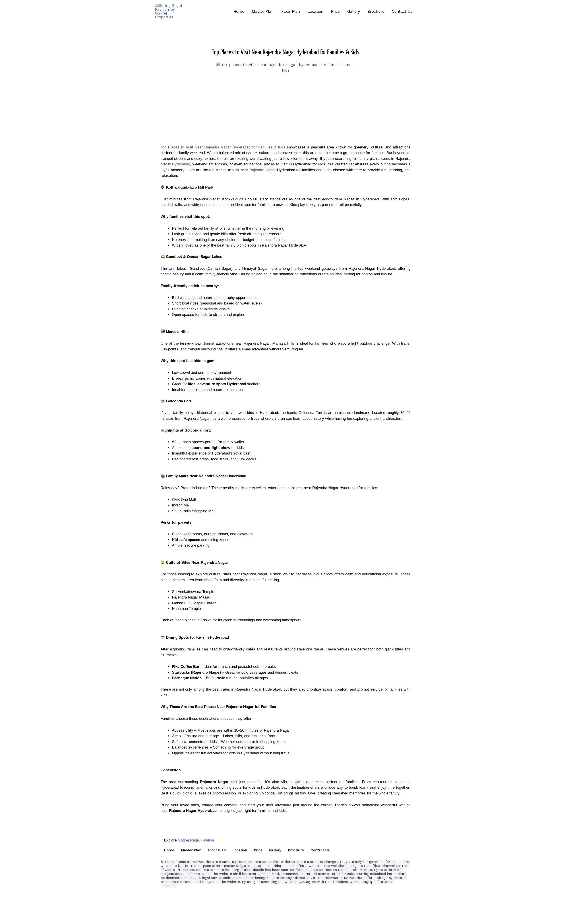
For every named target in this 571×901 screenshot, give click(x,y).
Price (258, 850)
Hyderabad (181, 164)
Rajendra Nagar (262, 170)
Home (169, 850)
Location (239, 850)
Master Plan (191, 850)
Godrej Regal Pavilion (196, 840)
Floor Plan (217, 850)
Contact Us (320, 850)
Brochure (296, 850)
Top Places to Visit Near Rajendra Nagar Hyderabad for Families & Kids (223, 147)
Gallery (275, 850)
